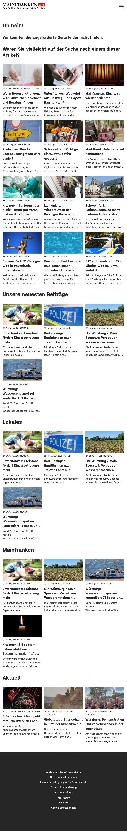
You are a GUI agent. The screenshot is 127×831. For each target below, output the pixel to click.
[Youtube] (73, 761)
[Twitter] (63, 761)
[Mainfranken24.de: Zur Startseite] (24, 6)
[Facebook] (54, 761)
